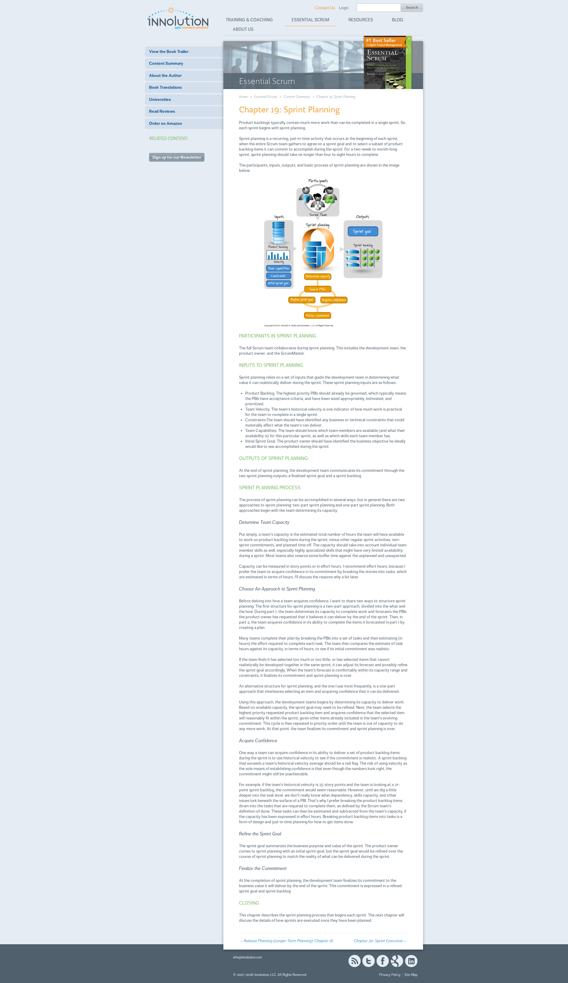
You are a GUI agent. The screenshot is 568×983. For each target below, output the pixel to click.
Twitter (368, 961)
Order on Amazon (165, 123)
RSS (354, 961)
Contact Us (325, 7)
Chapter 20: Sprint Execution (378, 940)
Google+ (397, 961)
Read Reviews (162, 111)
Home (243, 97)
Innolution (178, 18)
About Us (243, 29)
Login (343, 7)
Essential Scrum (310, 19)
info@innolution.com (247, 957)
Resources (360, 19)
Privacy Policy (390, 975)
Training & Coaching (249, 19)
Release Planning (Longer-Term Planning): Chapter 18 (288, 940)
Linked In (411, 961)
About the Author (165, 75)
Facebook (382, 961)
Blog (397, 19)
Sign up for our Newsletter (176, 157)
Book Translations (165, 87)
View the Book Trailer (168, 51)
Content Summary (166, 63)
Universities (160, 99)
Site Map (410, 975)
